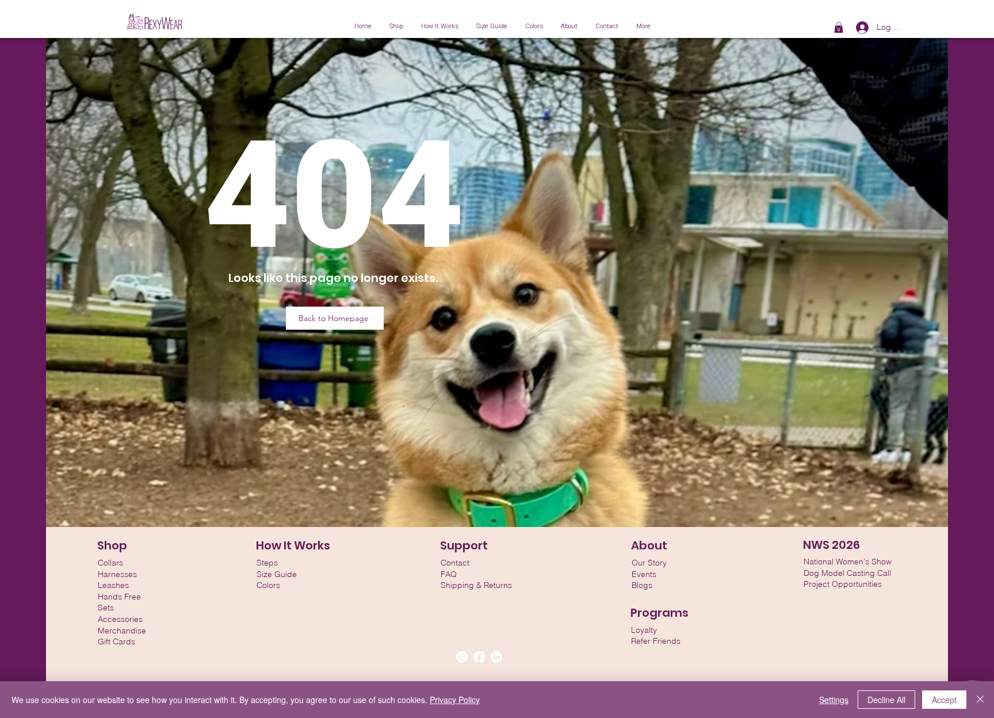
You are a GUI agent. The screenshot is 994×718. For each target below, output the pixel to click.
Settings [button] (833, 699)
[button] (838, 27)
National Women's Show (848, 561)
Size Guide (277, 574)
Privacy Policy (455, 699)
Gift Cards (116, 641)
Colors (268, 585)
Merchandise (122, 630)
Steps (267, 562)
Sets (106, 607)
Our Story (649, 562)
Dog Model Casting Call (847, 573)
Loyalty (644, 630)
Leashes (113, 585)
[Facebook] (479, 657)
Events (644, 574)
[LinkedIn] (496, 657)
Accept (944, 699)
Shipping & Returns (476, 585)
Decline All (886, 699)
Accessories (120, 619)
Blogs (642, 585)
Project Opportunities (843, 584)
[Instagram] (462, 657)
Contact (455, 562)
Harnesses (117, 574)
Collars (110, 562)
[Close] (980, 699)
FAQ (449, 574)
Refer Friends (655, 641)
